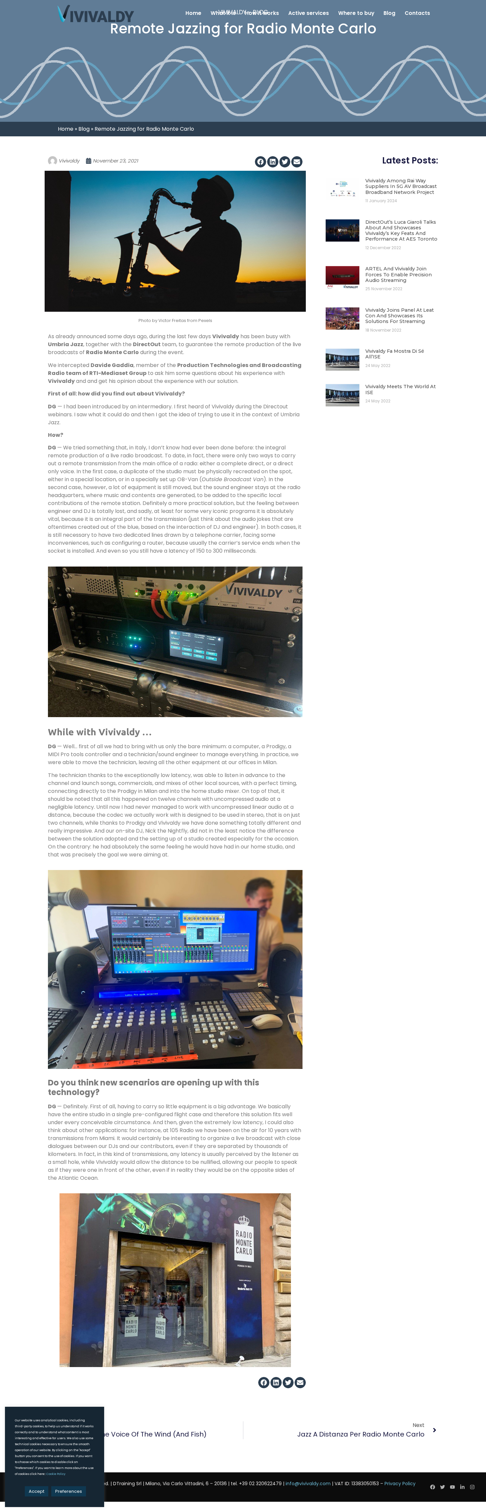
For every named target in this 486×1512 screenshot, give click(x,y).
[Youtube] (453, 1487)
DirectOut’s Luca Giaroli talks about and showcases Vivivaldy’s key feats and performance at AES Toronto (401, 230)
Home (193, 13)
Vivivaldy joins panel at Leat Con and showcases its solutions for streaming (399, 316)
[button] (260, 161)
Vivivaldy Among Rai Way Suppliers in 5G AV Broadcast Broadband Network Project (401, 186)
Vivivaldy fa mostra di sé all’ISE (394, 354)
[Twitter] (443, 1487)
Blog (389, 13)
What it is (223, 13)
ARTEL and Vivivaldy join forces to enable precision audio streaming (398, 274)
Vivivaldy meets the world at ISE (400, 389)
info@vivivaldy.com (308, 1483)
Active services (308, 13)
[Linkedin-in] (462, 1487)
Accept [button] (36, 1491)
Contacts (417, 13)
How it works (262, 13)
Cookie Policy (55, 1474)
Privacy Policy (400, 1483)
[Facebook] (433, 1487)
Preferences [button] (68, 1491)
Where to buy (356, 13)
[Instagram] (472, 1487)
